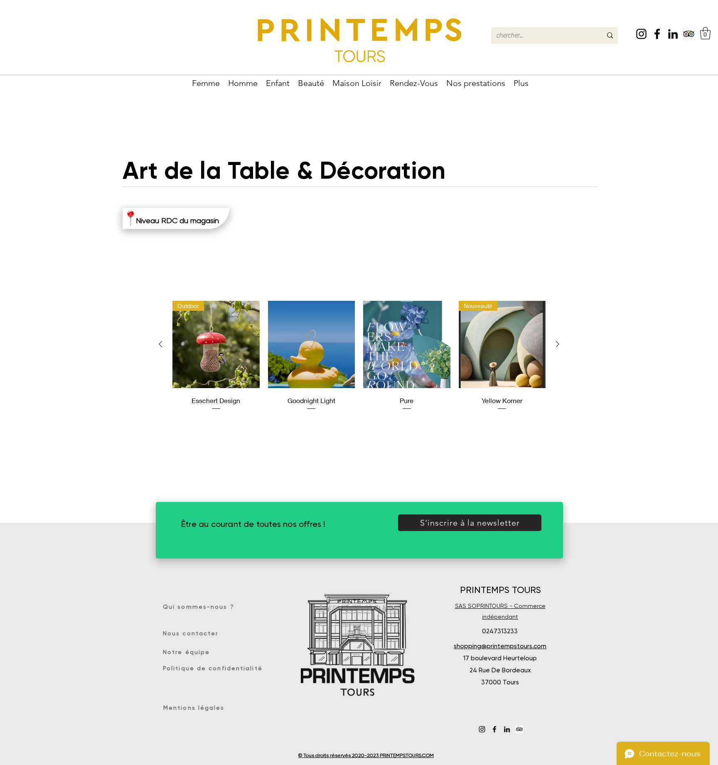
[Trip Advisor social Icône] (689, 34)
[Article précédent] (160, 344)
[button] (705, 33)
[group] (359, 355)
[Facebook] (657, 34)
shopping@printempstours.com (500, 646)
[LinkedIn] (673, 34)
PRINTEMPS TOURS (500, 590)
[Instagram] (641, 34)
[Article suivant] (558, 344)
